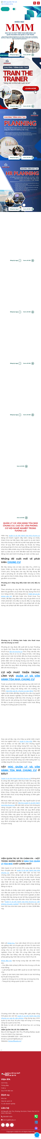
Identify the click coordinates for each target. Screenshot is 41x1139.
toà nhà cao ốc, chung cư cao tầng (19, 691)
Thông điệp (5, 1085)
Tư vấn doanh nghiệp (8, 1104)
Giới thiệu (4, 1083)
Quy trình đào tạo (7, 1091)
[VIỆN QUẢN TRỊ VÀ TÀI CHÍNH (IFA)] (9, 3)
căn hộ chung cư (15, 651)
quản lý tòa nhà (26, 741)
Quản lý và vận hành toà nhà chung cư (16, 778)
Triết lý (3, 1088)
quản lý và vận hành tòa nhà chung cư (24, 535)
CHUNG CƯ (14, 562)
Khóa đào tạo (6, 961)
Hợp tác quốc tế (6, 1101)
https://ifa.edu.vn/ (14, 1041)
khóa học (11, 943)
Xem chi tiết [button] (27, 54)
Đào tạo (3, 1098)
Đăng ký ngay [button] (14, 54)
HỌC (11, 766)
